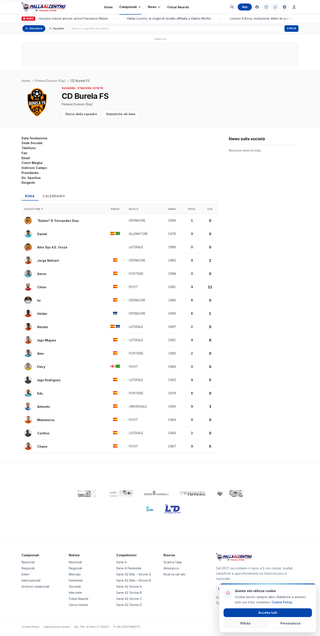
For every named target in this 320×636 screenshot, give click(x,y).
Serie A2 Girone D (129, 605)
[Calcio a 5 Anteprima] (86, 493)
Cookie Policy (30, 626)
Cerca (291, 28)
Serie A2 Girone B (129, 592)
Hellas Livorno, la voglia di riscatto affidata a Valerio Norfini (167, 18)
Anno (172, 209)
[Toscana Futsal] (193, 493)
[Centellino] (120, 493)
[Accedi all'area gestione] (294, 7)
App (245, 6)
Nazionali (28, 562)
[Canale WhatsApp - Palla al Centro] (275, 7)
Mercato (75, 574)
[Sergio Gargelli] (156, 493)
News (152, 7)
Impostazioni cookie (57, 626)
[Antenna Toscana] (229, 493)
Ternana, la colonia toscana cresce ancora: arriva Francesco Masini (57, 18)
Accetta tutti (267, 612)
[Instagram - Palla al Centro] (266, 7)
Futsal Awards (178, 7)
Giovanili (75, 586)
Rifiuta (245, 623)
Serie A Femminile (128, 568)
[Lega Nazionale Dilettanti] (172, 508)
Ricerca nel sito (174, 574)
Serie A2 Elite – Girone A (133, 574)
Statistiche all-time (120, 114)
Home (108, 7)
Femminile (76, 580)
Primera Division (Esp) (50, 81)
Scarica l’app (172, 562)
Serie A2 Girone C (129, 599)
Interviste (75, 592)
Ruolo (133, 209)
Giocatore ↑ (34, 209)
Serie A (121, 562)
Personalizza (290, 623)
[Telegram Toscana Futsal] (284, 7)
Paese (115, 209)
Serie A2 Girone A (129, 586)
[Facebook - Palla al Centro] (257, 7)
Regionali (28, 568)
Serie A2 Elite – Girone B (133, 580)
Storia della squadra (81, 114)
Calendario (54, 196)
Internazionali (31, 580)
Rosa (30, 196)
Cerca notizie (78, 605)
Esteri (25, 574)
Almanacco (171, 568)
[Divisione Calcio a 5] (146, 508)
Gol (210, 209)
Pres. (192, 209)
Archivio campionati (35, 586)
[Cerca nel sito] (232, 7)
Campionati (128, 7)
